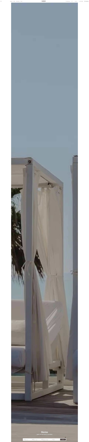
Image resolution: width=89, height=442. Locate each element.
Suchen (63, 439)
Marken (14, 1)
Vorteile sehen (62, 437)
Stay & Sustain (17, 1)
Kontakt (21, 1)
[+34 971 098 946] (78, 1)
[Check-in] (74, 1)
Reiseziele (11, 1)
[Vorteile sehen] (65, 437)
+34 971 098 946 (81, 1)
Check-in (76, 1)
